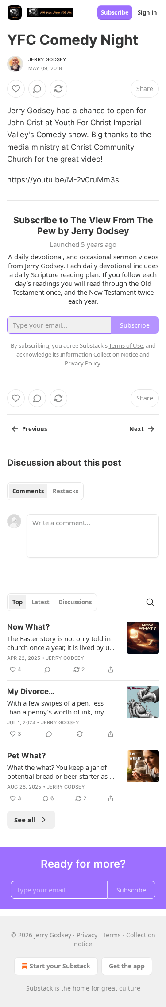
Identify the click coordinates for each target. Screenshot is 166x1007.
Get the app (127, 966)
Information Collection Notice (99, 354)
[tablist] (45, 491)
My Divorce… (31, 691)
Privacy (87, 935)
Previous (34, 429)
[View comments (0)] (37, 89)
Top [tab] (17, 602)
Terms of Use (126, 345)
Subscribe (115, 12)
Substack (39, 988)
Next (136, 429)
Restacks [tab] (65, 491)
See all (25, 819)
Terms (112, 935)
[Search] (150, 602)
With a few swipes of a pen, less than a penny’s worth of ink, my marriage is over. (55, 707)
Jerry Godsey (47, 59)
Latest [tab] (40, 602)
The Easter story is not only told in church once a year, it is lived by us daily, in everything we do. (59, 643)
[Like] (16, 89)
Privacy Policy (82, 363)
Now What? (28, 626)
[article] (83, 648)
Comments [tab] (28, 491)
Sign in (147, 12)
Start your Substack (60, 966)
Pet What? (26, 755)
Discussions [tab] (75, 602)
